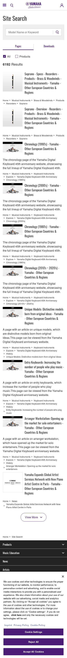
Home (5, 536)
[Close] (63, 576)
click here (16, 615)
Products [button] (7, 544)
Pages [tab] (18, 46)
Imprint (8, 625)
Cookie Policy (37, 625)
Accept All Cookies (33, 651)
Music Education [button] (11, 553)
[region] (33, 615)
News (5, 561)
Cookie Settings (33, 632)
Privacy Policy (21, 625)
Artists (6, 570)
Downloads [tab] (49, 46)
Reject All (33, 641)
